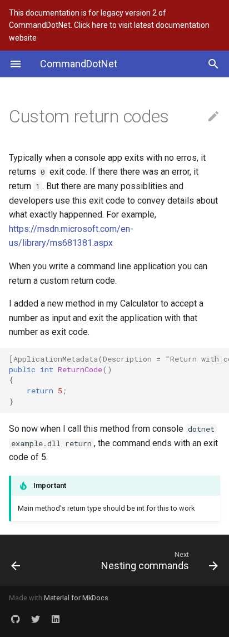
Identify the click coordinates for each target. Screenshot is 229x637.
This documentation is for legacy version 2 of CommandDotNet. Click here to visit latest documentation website (109, 25)
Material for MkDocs (76, 598)
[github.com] (15, 619)
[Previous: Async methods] (30, 560)
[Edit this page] (213, 117)
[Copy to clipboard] (218, 359)
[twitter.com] (35, 619)
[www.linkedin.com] (55, 619)
